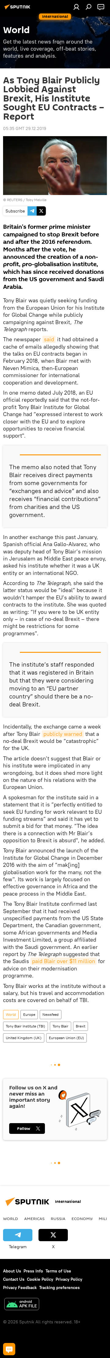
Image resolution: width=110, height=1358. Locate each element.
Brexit (80, 1026)
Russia (58, 1218)
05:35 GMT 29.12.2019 (24, 128)
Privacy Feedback (20, 1287)
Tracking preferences (59, 1287)
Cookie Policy (40, 1279)
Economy (82, 1218)
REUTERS (14, 199)
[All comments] (9, 1349)
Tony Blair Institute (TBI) (25, 1026)
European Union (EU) (66, 1037)
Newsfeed (50, 1014)
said (49, 339)
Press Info (33, 1271)
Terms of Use (58, 1271)
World (11, 1014)
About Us (12, 1271)
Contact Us (13, 1279)
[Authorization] (76, 7)
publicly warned (62, 733)
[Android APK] (21, 1305)
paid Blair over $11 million (63, 961)
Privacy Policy (69, 1279)
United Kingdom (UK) (24, 1037)
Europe (29, 1014)
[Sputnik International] (18, 9)
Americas (34, 1218)
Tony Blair (60, 1026)
